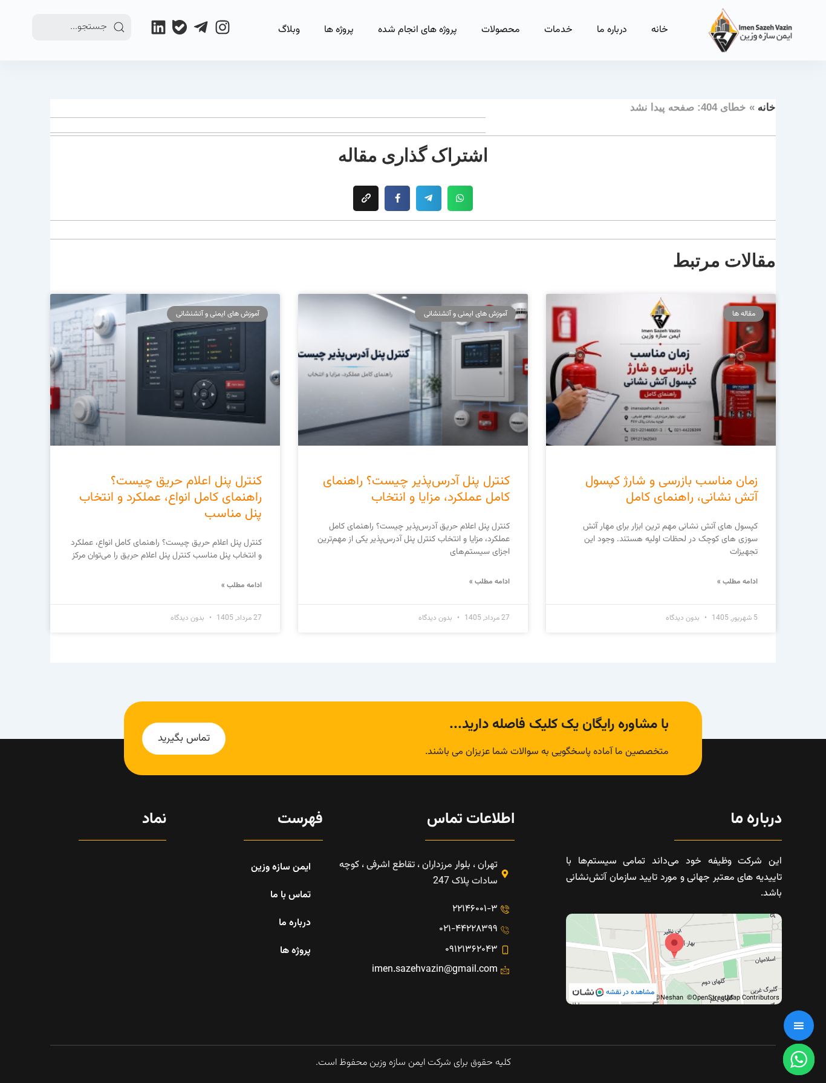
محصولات (500, 29)
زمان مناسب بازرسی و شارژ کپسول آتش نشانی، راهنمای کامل (671, 489)
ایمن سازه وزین (281, 867)
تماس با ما (290, 895)
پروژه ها (339, 29)
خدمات (558, 29)
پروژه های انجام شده (417, 29)
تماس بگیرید (184, 738)
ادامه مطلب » (737, 581)
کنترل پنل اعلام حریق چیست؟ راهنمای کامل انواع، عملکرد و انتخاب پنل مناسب (170, 497)
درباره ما (612, 29)
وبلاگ (289, 29)
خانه (659, 29)
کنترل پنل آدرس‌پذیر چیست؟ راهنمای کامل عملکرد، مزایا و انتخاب (416, 489)
